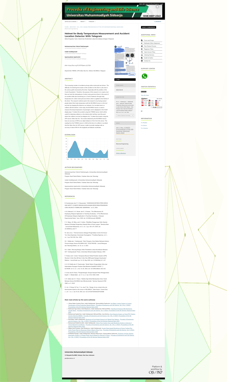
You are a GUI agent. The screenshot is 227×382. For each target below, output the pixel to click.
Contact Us (147, 60)
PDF (118, 79)
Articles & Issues (71, 21)
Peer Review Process (150, 46)
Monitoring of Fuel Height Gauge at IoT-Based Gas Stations (102, 319)
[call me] (144, 79)
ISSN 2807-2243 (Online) (146, 4)
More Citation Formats (123, 115)
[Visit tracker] (141, 111)
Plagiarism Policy (148, 49)
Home (67, 27)
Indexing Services (149, 55)
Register (156, 4)
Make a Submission (148, 27)
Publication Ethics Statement (152, 43)
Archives (73, 27)
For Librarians (144, 128)
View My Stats (145, 95)
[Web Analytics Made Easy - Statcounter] (143, 92)
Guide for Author (148, 58)
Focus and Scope (149, 40)
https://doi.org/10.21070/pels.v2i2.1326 (79, 65)
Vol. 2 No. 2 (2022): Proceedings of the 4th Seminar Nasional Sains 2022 (100, 27)
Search (158, 21)
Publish (92, 21)
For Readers (144, 122)
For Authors (144, 125)
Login (161, 4)
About (82, 21)
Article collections (121, 153)
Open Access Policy (149, 52)
